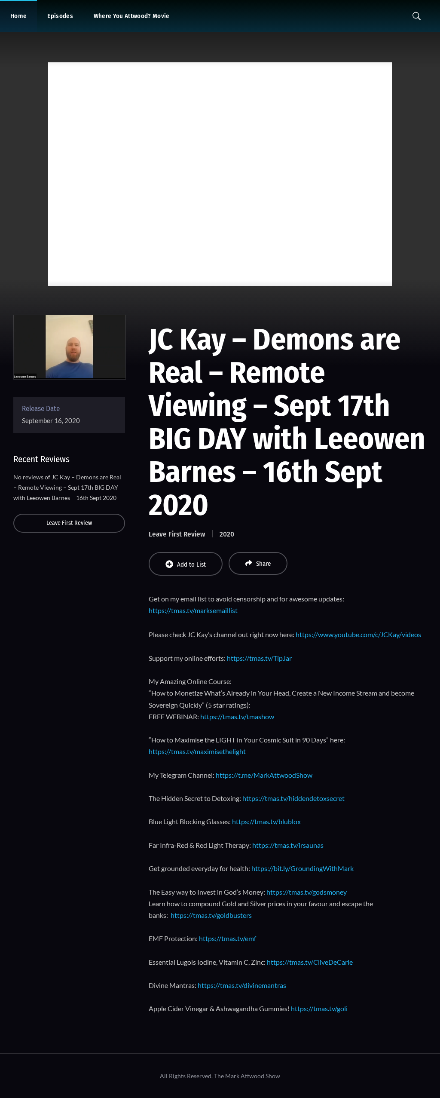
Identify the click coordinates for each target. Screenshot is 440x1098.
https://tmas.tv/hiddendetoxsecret (293, 798)
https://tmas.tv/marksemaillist (193, 610)
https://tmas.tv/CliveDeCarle (310, 962)
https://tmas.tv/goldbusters (211, 915)
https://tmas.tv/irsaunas (288, 845)
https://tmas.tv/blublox (266, 821)
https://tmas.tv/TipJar (259, 658)
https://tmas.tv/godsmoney (306, 892)
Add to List (191, 564)
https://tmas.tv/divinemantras (242, 985)
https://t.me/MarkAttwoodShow (264, 775)
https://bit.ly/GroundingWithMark (302, 868)
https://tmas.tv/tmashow (237, 716)
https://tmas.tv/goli (319, 1008)
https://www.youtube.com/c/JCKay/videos (358, 634)
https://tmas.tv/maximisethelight (197, 751)
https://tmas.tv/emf (227, 938)
